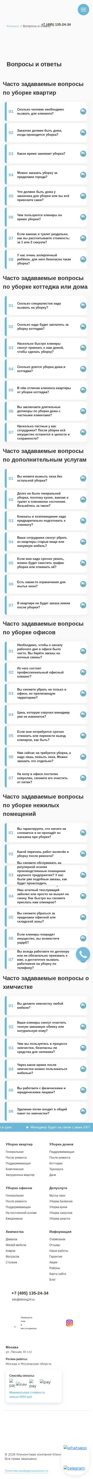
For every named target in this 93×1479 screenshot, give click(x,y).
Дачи (52, 1175)
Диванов (11, 1239)
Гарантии (55, 1256)
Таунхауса (56, 1169)
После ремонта (16, 1157)
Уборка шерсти (59, 1218)
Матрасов (12, 1256)
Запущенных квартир (20, 1175)
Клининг (13, 26)
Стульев (11, 1262)
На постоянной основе (21, 1213)
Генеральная (15, 1152)
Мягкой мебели (16, 1245)
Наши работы (58, 1251)
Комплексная (15, 1169)
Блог (52, 1279)
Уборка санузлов (60, 1213)
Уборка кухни (58, 1207)
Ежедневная (14, 1218)
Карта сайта (57, 1274)
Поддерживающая (18, 1163)
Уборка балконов (60, 1201)
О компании (57, 1239)
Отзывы (54, 1245)
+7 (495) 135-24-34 (56, 24)
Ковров (10, 1251)
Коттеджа (55, 1163)
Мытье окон (57, 1195)
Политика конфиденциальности (26, 1471)
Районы (54, 1268)
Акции (53, 1262)
